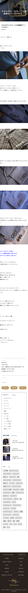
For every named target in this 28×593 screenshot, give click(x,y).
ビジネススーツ (16, 473)
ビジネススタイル (6, 502)
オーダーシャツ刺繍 (7, 489)
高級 (5, 411)
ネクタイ (20, 524)
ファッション (12, 483)
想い (20, 499)
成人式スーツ (6, 495)
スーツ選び (6, 418)
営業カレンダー (7, 429)
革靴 (18, 476)
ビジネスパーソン (20, 492)
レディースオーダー (7, 473)
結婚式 (4, 521)
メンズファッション (17, 480)
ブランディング (7, 408)
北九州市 (12, 517)
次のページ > (22, 387)
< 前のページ (5, 387)
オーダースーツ (18, 517)
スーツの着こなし (8, 421)
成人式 (22, 489)
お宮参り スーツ (6, 486)
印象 (14, 521)
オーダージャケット (7, 514)
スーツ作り (3, 382)
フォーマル (6, 406)
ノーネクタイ (6, 517)
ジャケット (5, 524)
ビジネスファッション (7, 511)
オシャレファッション (13, 470)
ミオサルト (16, 499)
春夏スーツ (5, 483)
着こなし (9, 521)
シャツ (15, 524)
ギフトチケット (16, 489)
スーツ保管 (5, 470)
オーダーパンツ (16, 514)
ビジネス (6, 400)
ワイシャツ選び (7, 426)
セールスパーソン (6, 492)
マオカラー (16, 511)
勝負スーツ (5, 476)
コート (10, 524)
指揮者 (21, 511)
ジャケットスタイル (17, 505)
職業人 (13, 492)
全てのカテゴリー (8, 398)
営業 (4, 527)
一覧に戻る (14, 387)
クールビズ (13, 508)
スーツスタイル (13, 495)
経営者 (18, 521)
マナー (8, 527)
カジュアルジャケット (16, 486)
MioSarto (6, 413)
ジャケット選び (7, 423)
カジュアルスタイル (7, 480)
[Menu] (25, 2)
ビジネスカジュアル (7, 505)
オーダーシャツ (6, 508)
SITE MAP (21, 575)
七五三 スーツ (19, 483)
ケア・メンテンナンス (7, 499)
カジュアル (6, 403)
